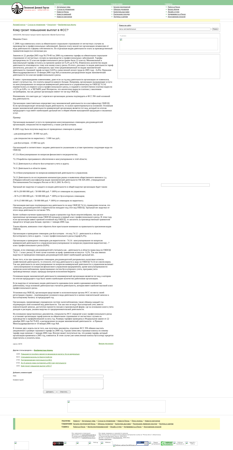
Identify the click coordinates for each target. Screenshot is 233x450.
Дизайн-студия (173, 12)
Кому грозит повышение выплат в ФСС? (36, 366)
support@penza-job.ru (89, 434)
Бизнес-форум (173, 9)
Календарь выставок (121, 12)
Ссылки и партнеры (105, 439)
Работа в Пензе (174, 7)
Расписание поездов (122, 14)
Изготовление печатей (176, 17)
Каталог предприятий (122, 7)
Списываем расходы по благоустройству (36, 357)
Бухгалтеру (51, 25)
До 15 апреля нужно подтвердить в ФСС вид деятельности (43, 363)
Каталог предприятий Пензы (84, 424)
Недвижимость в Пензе (177, 14)
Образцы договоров (121, 9)
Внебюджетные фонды (67, 25)
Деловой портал (19, 25)
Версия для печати (106, 344)
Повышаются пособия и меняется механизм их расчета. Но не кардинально (50, 354)
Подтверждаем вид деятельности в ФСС (36, 360)
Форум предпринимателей (98, 427)
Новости (76, 421)
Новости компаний (64, 14)
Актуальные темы (63, 7)
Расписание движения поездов (145, 424)
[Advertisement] (132, 67)
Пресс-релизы (137, 421)
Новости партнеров (64, 17)
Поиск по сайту (125, 25)
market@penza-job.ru (88, 437)
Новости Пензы (63, 12)
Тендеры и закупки (121, 17)
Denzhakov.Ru (117, 437)
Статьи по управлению (65, 9)
